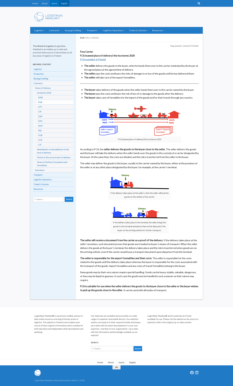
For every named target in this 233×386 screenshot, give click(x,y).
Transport (92, 30)
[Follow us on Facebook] (192, 373)
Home (35, 3)
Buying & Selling (73, 30)
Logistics (38, 30)
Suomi (54, 3)
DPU (40, 121)
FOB (40, 135)
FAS (40, 130)
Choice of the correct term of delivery (54, 157)
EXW (40, 97)
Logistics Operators (113, 30)
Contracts (54, 30)
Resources (157, 30)
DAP (40, 116)
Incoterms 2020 (44, 93)
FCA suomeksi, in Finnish (93, 59)
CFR (40, 140)
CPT (40, 107)
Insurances (39, 170)
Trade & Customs (137, 30)
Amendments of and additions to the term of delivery (53, 151)
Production (39, 74)
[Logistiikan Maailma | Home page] (49, 17)
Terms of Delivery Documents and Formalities (52, 164)
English (64, 3)
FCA (40, 102)
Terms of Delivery (43, 88)
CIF (39, 144)
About (45, 3)
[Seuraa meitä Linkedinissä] (197, 373)
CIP (40, 111)
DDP (40, 126)
